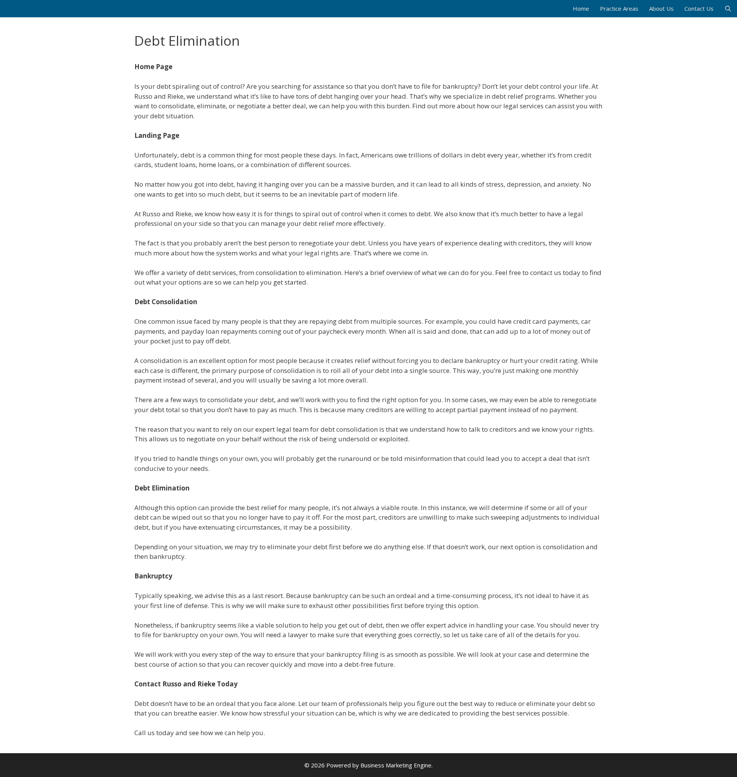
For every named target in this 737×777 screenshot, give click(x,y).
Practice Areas (619, 8)
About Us (661, 8)
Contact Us (699, 8)
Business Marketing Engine (395, 765)
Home (581, 8)
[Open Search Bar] (728, 8)
